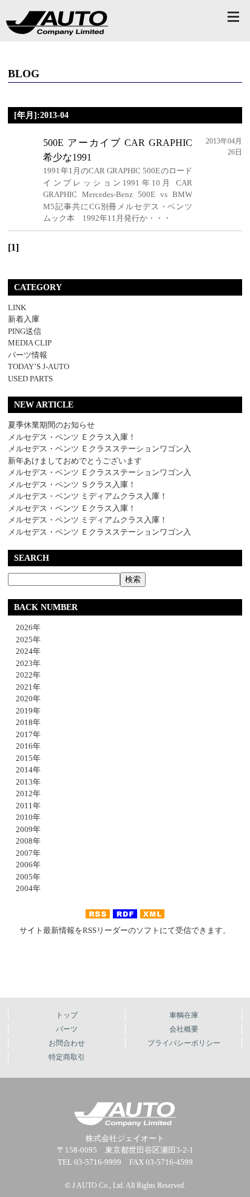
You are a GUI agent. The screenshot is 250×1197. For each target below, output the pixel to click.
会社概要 (183, 1029)
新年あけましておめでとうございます (75, 460)
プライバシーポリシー (183, 1043)
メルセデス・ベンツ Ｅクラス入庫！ (72, 437)
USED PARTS (30, 378)
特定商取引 (67, 1057)
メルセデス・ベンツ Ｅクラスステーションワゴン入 (99, 448)
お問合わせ (67, 1043)
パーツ (67, 1029)
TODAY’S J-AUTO (38, 366)
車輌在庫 (183, 1015)
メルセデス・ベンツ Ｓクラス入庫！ (72, 484)
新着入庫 (23, 319)
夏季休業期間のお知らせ (51, 424)
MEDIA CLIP (30, 342)
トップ (67, 1015)
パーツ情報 (27, 354)
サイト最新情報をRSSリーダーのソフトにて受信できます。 (125, 930)
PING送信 (24, 331)
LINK (17, 307)
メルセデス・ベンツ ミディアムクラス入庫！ (87, 496)
